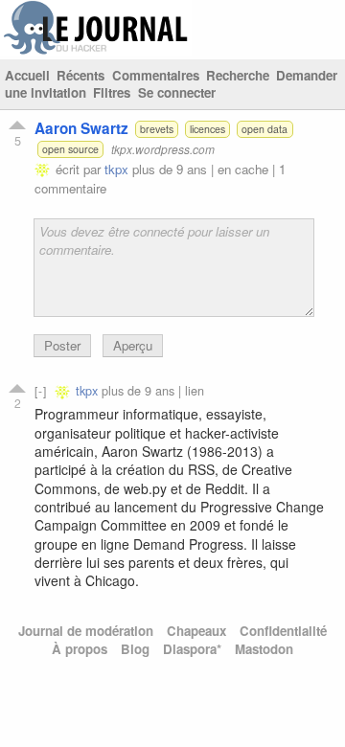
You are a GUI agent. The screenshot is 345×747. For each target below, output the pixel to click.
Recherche (237, 75)
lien (194, 390)
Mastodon (264, 649)
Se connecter (177, 92)
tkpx (116, 169)
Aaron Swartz (81, 128)
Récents (80, 75)
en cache (243, 169)
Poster (62, 345)
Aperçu (132, 345)
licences (207, 129)
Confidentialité (283, 631)
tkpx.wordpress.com (163, 149)
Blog (135, 649)
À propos (79, 649)
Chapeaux (196, 631)
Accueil (27, 75)
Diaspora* (192, 649)
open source (70, 149)
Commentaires (155, 75)
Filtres (111, 92)
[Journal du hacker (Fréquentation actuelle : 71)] (96, 50)
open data (265, 129)
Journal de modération (85, 631)
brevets (156, 129)
